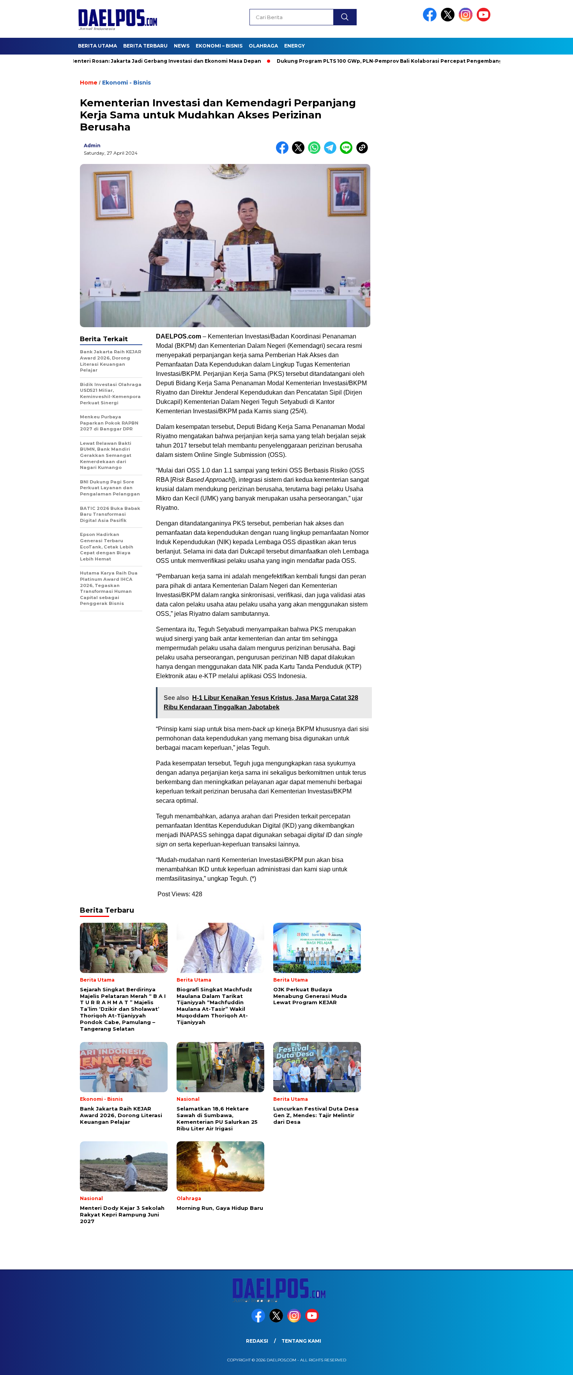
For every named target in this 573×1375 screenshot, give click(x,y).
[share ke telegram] (332, 152)
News (181, 46)
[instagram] (467, 20)
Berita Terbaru (145, 46)
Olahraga (263, 46)
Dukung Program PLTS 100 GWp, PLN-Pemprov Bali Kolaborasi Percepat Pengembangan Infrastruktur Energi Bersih (395, 61)
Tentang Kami (301, 1341)
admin (92, 145)
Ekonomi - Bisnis (126, 82)
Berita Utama (97, 46)
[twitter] (449, 20)
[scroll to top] (549, 1363)
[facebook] (431, 20)
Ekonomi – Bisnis (219, 46)
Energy (294, 46)
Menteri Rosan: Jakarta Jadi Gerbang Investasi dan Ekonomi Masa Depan (131, 61)
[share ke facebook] (284, 152)
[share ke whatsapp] (316, 152)
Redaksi (257, 1341)
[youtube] (485, 20)
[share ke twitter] (300, 152)
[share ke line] (348, 152)
